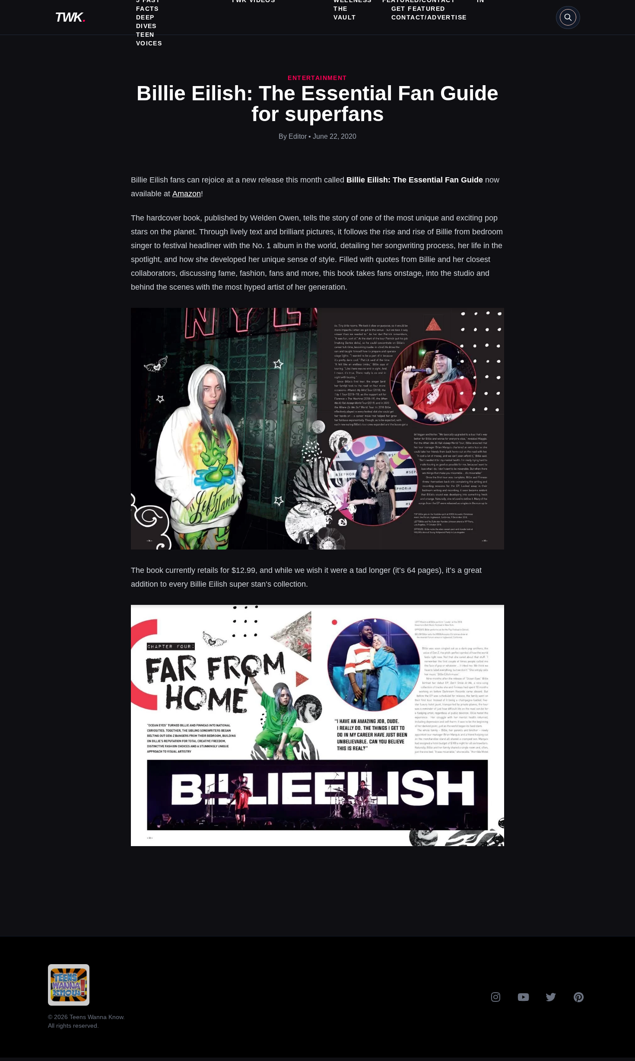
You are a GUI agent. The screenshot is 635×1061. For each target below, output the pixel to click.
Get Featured (418, 8)
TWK (70, 17)
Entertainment (317, 77)
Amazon (186, 193)
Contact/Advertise (429, 17)
